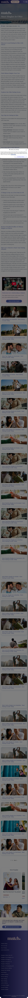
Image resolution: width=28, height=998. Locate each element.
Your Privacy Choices (20, 156)
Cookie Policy (13, 154)
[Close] (26, 150)
